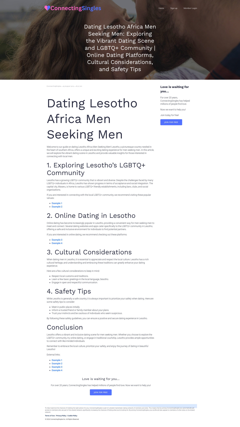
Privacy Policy (61, 416)
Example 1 (57, 203)
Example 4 (57, 243)
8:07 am (79, 86)
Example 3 (57, 239)
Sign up (173, 8)
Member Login (190, 8)
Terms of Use (50, 416)
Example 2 (57, 206)
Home (161, 8)
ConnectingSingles (54, 86)
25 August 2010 (68, 86)
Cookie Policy (72, 416)
